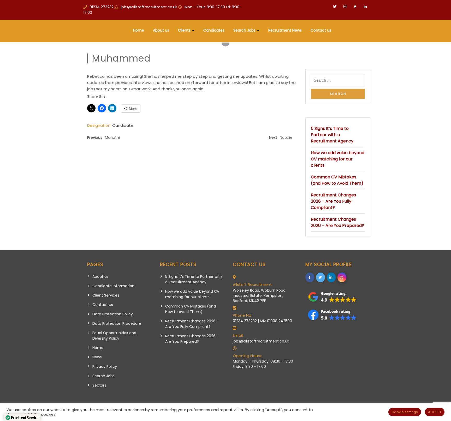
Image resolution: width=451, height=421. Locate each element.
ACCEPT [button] (434, 412)
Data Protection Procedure (116, 323)
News (97, 357)
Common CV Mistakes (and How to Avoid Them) (337, 180)
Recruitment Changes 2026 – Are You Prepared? (337, 222)
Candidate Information (113, 285)
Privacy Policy (104, 366)
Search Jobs (244, 30)
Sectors (99, 385)
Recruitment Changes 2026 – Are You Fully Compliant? (333, 201)
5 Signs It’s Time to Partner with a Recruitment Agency (332, 134)
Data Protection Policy (112, 314)
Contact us (321, 30)
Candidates (213, 30)
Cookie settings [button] (404, 412)
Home (138, 30)
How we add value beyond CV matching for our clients (337, 159)
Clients (184, 30)
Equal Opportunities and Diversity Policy (114, 335)
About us (161, 30)
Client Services (105, 295)
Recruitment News (285, 30)
